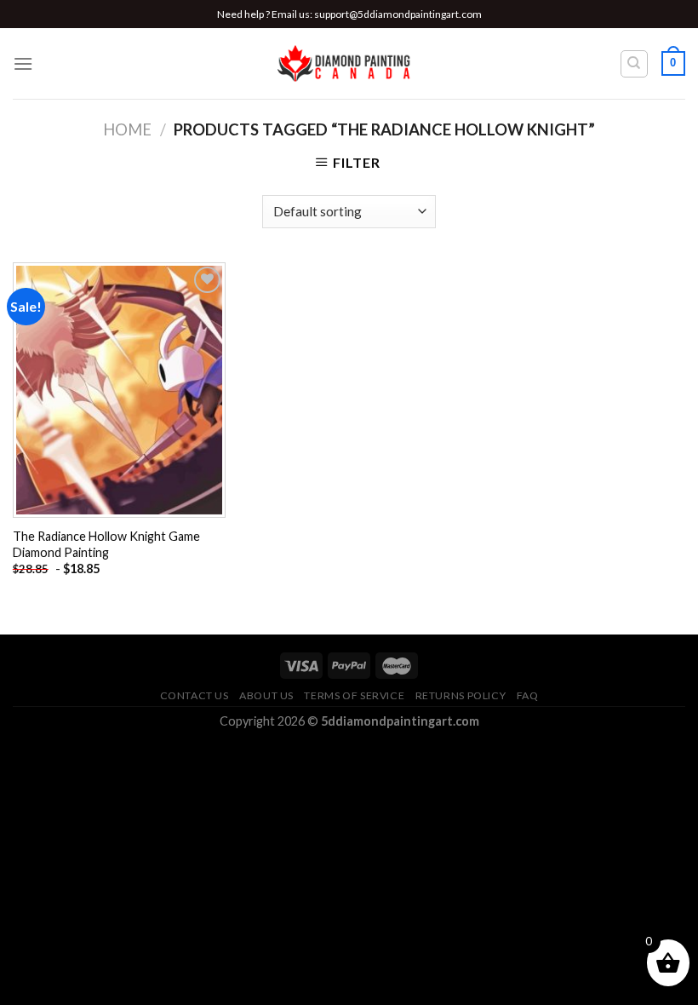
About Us (266, 695)
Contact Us (194, 695)
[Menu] (23, 63)
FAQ (528, 695)
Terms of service (354, 695)
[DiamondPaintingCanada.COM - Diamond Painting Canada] (349, 64)
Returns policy (460, 695)
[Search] (635, 64)
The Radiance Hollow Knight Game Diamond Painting (106, 544)
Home (127, 129)
